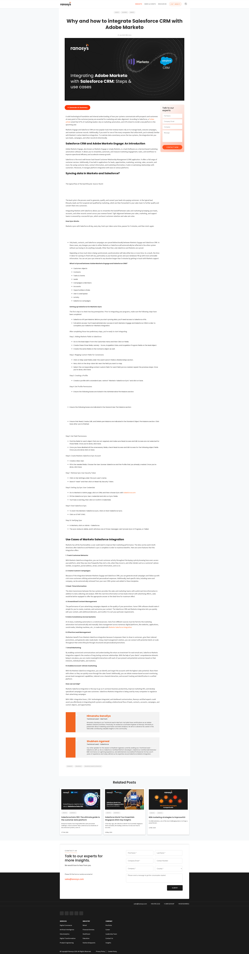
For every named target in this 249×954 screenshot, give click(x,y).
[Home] (65, 4)
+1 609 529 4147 (169, 904)
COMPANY (109, 921)
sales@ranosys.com (74, 879)
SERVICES (63, 921)
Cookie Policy (112, 951)
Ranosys (71, 951)
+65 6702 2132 (155, 904)
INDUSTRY (86, 921)
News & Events (150, 4)
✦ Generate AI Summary (77, 107)
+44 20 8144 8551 (183, 904)
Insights (138, 4)
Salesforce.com (130, 493)
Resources (162, 4)
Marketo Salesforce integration (120, 627)
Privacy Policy (100, 951)
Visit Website (175, 4)
